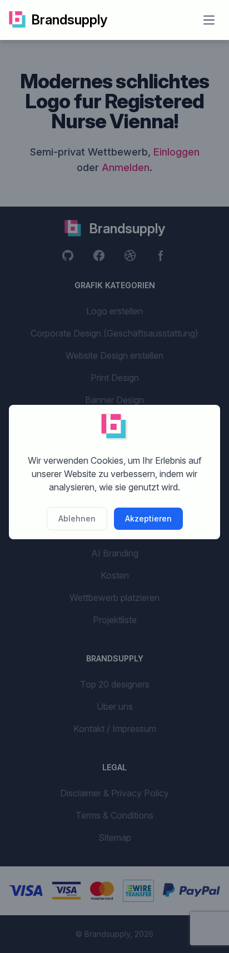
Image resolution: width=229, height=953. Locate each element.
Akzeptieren (148, 518)
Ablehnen (77, 518)
